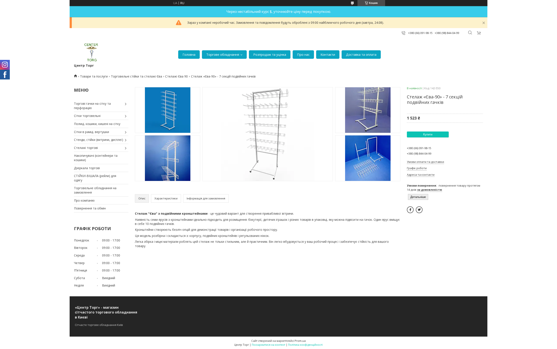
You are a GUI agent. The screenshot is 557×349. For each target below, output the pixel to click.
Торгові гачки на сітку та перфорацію (92, 105)
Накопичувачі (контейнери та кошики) (95, 157)
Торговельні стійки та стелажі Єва (136, 76)
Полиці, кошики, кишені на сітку (97, 124)
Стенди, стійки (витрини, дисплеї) (98, 140)
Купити (427, 134)
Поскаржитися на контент (268, 345)
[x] (419, 209)
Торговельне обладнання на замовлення (95, 190)
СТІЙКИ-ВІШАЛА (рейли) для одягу (95, 178)
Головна (189, 54)
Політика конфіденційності (305, 345)
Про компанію (84, 200)
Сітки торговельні (87, 116)
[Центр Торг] (88, 52)
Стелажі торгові (86, 148)
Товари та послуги (94, 76)
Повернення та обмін (90, 208)
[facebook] (410, 209)
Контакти (327, 54)
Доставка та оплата (361, 54)
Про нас (303, 54)
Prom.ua (300, 341)
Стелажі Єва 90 (176, 76)
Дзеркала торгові (87, 168)
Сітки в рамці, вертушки (91, 132)
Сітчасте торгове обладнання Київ (99, 325)
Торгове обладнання (222, 54)
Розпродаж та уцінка (269, 54)
